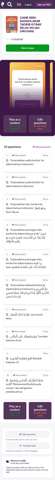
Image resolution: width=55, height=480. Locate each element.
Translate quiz (29, 445)
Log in (28, 4)
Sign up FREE (44, 4)
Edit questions (29, 434)
